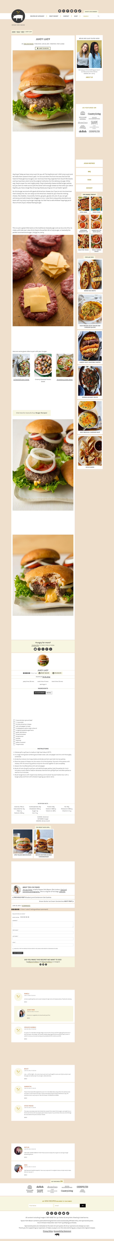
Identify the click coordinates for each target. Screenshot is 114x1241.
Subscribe (35, 645)
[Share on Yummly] (50, 649)
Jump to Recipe (44, 48)
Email (14, 942)
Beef (22, 31)
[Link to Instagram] (40, 964)
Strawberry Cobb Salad (65, 379)
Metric (48, 693)
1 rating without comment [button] (38, 909)
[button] (23, 673)
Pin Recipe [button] (57, 673)
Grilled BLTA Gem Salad (21, 379)
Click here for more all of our (31, 413)
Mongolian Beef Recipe (90, 397)
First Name (16, 930)
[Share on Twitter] (42, 649)
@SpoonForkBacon (33, 962)
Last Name (15, 936)
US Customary (40, 693)
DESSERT (89, 188)
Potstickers (90, 467)
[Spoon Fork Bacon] (18, 17)
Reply (25, 1002)
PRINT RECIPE (44, 673)
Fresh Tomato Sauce (96, 250)
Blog (18, 31)
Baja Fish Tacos (83, 250)
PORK (89, 180)
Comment (15, 920)
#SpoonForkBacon (47, 962)
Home (13, 31)
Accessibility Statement (62, 1231)
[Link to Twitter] (43, 964)
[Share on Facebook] (46, 649)
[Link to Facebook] (46, 964)
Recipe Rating (16, 917)
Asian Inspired (89, 163)
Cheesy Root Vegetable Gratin (90, 362)
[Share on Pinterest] (39, 649)
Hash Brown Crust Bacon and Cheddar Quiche (90, 326)
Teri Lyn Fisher (27, 889)
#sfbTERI (62, 891)
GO (83, 1205)
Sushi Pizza (96, 212)
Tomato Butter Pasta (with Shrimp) (96, 231)
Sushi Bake (83, 212)
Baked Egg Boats (90, 291)
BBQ (89, 171)
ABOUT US (89, 77)
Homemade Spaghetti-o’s (83, 231)
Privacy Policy (48, 1231)
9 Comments (26, 905)
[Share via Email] (35, 649)
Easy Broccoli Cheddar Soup (90, 432)
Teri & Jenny (46, 676)
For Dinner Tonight (89, 194)
